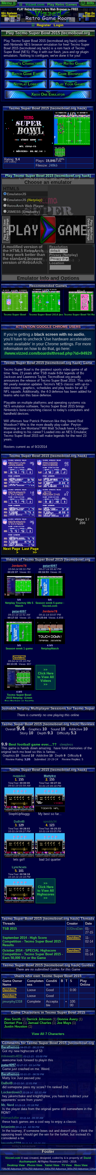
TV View (67, 1165)
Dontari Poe (13, 1023)
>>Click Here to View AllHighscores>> (45, 890)
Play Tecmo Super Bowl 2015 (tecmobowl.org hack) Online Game (48, 177)
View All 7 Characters (48, 1034)
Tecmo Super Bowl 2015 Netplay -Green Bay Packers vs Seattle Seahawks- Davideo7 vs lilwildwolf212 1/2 (19, 701)
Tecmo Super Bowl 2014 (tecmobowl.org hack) (57, 314)
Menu (8, 3)
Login (59, 25)
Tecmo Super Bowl (15, 314)
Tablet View (52, 1165)
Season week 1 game (19, 648)
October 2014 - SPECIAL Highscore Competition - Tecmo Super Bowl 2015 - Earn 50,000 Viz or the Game (32, 954)
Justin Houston (15, 1026)
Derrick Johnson (39, 1019)
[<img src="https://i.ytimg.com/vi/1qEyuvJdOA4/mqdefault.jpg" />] (19, 597)
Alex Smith (12, 1019)
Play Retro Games (62, 4)
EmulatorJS (16, 194)
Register (44, 25)
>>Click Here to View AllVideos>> (45, 677)
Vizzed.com (34, 4)
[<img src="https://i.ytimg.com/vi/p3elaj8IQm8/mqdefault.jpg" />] (50, 597)
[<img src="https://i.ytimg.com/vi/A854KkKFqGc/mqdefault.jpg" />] (50, 643)
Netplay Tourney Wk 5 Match (19, 604)
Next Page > (11, 550)
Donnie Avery (67, 1019)
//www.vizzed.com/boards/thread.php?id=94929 (48, 353)
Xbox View (81, 1165)
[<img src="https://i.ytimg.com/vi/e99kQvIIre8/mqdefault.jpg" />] (19, 643)
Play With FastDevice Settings (90, 230)
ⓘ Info (87, 3)
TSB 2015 (9, 928)
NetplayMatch (50, 648)
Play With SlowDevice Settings (6, 230)
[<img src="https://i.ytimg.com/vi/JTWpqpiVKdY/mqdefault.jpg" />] (19, 689)
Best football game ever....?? (33, 744)
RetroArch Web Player (25, 206)
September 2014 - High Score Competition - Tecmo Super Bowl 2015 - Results (32, 941)
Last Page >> (30, 550)
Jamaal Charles (40, 1023)
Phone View (34, 1165)
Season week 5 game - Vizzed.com (49, 604)
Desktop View (16, 1165)
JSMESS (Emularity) (23, 212)
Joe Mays (64, 1023)
